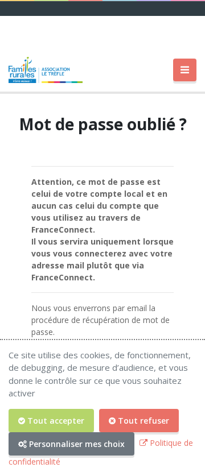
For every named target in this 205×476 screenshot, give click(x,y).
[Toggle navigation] (184, 70)
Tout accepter (54, 420)
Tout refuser (142, 420)
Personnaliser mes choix (76, 443)
